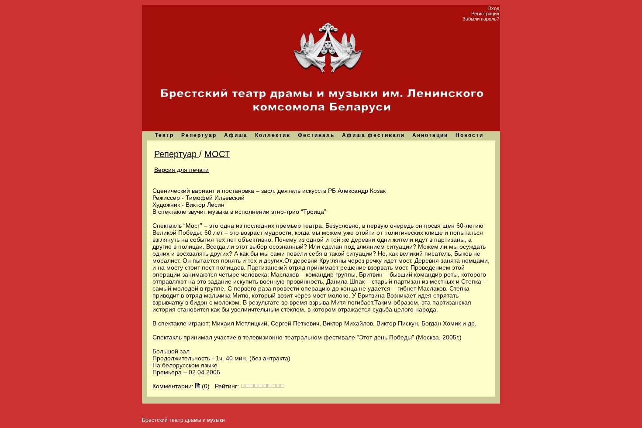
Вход (493, 8)
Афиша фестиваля (373, 135)
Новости (469, 135)
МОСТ (217, 154)
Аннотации (430, 135)
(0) (205, 386)
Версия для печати (181, 169)
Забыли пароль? (481, 18)
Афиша (236, 135)
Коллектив (272, 135)
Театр (164, 135)
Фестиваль (316, 135)
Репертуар (199, 135)
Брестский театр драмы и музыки (183, 420)
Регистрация (485, 13)
